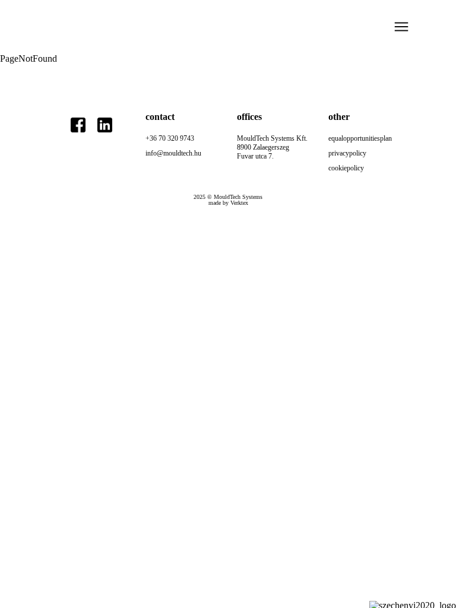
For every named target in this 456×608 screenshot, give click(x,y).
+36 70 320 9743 (169, 138)
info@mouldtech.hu (173, 153)
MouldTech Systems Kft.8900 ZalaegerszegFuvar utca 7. (272, 147)
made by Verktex (228, 203)
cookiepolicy (346, 168)
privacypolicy (347, 153)
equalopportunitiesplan (360, 138)
